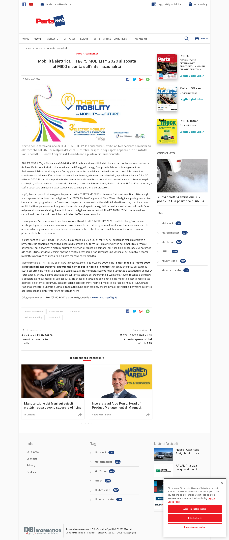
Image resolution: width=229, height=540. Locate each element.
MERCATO (52, 39)
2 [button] (85, 423)
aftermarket (175, 233)
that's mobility (34, 317)
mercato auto (176, 270)
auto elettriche (34, 311)
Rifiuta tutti (195, 518)
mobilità (75, 311)
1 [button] (81, 423)
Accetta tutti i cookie (194, 508)
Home (25, 39)
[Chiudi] (222, 483)
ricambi (172, 223)
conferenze (57, 311)
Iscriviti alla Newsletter (59, 4)
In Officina (29, 414)
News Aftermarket (56, 48)
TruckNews (140, 39)
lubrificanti (174, 261)
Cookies (31, 472)
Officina (69, 39)
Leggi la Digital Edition (169, 4)
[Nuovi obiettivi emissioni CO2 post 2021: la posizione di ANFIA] (182, 175)
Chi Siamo (32, 452)
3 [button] (88, 423)
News (39, 48)
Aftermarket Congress (110, 39)
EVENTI (84, 39)
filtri (170, 251)
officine (172, 242)
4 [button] (92, 423)
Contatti (31, 459)
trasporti (55, 317)
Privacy (30, 465)
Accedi (204, 38)
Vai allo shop (201, 4)
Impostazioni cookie (194, 527)
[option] (53, 391)
